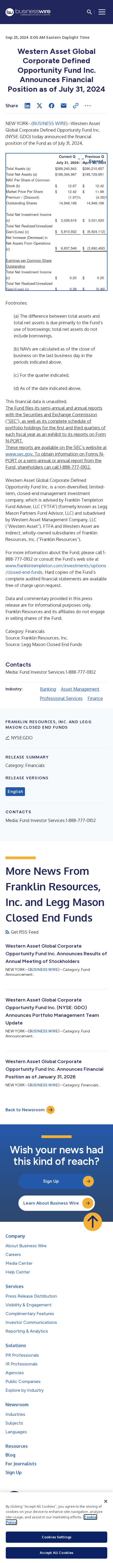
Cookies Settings (56, 1537)
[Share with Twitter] (39, 105)
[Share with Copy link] (75, 105)
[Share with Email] (63, 105)
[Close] (106, 1501)
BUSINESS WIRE (49, 123)
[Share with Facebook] (51, 105)
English (15, 791)
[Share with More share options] (87, 105)
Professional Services (61, 698)
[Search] (89, 12)
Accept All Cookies (56, 1552)
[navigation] (102, 12)
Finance (95, 698)
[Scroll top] (92, 1221)
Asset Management (80, 689)
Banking (48, 689)
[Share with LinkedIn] (27, 105)
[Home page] (27, 12)
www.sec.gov (18, 454)
